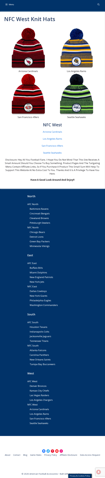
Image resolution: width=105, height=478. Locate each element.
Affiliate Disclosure (68, 454)
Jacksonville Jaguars (40, 336)
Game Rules (35, 454)
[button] (98, 4)
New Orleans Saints (40, 359)
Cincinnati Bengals (40, 213)
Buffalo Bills (36, 267)
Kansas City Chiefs (39, 390)
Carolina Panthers (39, 354)
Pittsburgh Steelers (40, 222)
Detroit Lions (36, 236)
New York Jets (37, 281)
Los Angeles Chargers (41, 399)
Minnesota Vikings (39, 246)
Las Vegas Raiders (39, 395)
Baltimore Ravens (39, 208)
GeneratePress (76, 473)
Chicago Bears (37, 232)
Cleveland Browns (39, 218)
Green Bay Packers (40, 241)
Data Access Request (90, 454)
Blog (25, 454)
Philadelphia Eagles (40, 300)
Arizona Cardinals (52, 131)
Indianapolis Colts (39, 331)
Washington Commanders (44, 305)
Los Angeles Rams (52, 138)
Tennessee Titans (39, 340)
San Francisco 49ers (52, 145)
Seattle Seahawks (52, 152)
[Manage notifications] (98, 472)
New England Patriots (41, 277)
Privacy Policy (50, 454)
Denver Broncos (38, 386)
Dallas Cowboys (38, 291)
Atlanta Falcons (38, 350)
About (7, 454)
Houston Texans (38, 327)
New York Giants (38, 295)
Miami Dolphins (38, 272)
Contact (16, 454)
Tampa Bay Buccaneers (42, 364)
